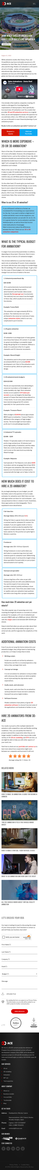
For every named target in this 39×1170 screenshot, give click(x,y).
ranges (9, 619)
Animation (6, 44)
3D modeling (7, 1071)
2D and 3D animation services (18, 112)
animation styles (14, 318)
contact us (32, 746)
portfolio (22, 746)
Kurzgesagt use (17, 294)
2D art (13, 737)
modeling (19, 737)
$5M (33, 463)
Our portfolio (8, 1097)
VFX (27, 737)
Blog (5, 1103)
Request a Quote (10, 132)
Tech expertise (8, 1081)
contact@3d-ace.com (15, 1128)
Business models (9, 1094)
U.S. (26, 516)
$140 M (17, 414)
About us (6, 1091)
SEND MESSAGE (19, 1011)
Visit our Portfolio (28, 132)
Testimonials (8, 1100)
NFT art (6, 1078)
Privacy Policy (14, 1165)
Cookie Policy (25, 1165)
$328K (28, 362)
